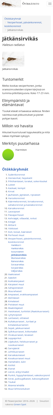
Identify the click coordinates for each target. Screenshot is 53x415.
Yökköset (13, 228)
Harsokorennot (16, 198)
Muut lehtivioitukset (19, 388)
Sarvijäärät (13, 348)
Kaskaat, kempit (16, 188)
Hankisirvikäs (17, 248)
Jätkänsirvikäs (19, 254)
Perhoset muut (16, 235)
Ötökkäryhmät (12, 18)
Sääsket (12, 277)
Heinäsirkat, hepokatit (20, 178)
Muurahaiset (15, 291)
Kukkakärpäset (16, 281)
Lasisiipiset (14, 211)
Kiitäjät (11, 221)
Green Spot (20, 404)
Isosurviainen (17, 251)
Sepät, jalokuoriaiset (19, 328)
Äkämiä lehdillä (16, 385)
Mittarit (12, 225)
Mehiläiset (13, 297)
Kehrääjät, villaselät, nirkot (22, 218)
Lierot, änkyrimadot (18, 371)
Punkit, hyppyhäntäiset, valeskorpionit (29, 375)
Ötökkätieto (30, 3)
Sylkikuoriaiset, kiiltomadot (22, 331)
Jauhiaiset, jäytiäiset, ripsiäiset (24, 194)
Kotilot (11, 365)
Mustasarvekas (18, 257)
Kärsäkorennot (16, 208)
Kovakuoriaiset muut (19, 358)
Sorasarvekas (17, 264)
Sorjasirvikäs (17, 267)
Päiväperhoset (16, 214)
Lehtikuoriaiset (16, 351)
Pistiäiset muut (16, 304)
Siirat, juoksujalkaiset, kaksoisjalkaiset (28, 378)
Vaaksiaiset (14, 274)
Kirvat (11, 191)
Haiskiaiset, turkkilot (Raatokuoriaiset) (28, 311)
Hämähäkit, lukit (17, 361)
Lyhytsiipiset (15, 314)
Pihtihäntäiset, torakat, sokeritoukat (27, 181)
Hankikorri (16, 245)
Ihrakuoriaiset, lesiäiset (20, 334)
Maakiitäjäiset (15, 307)
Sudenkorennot (16, 174)
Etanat (11, 368)
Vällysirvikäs (17, 270)
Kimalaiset (13, 301)
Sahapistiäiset (15, 287)
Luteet (11, 184)
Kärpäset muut (16, 284)
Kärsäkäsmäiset (16, 355)
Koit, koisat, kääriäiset (20, 231)
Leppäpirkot (14, 338)
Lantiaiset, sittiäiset (18, 318)
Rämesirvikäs (17, 261)
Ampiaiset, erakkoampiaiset (23, 294)
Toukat (12, 381)
